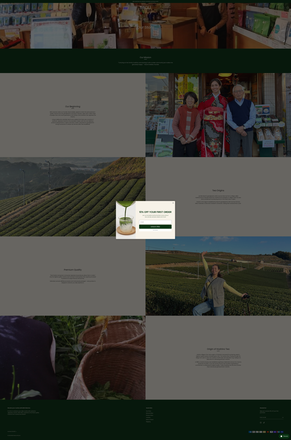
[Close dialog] (173, 203)
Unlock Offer (155, 227)
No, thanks (155, 230)
